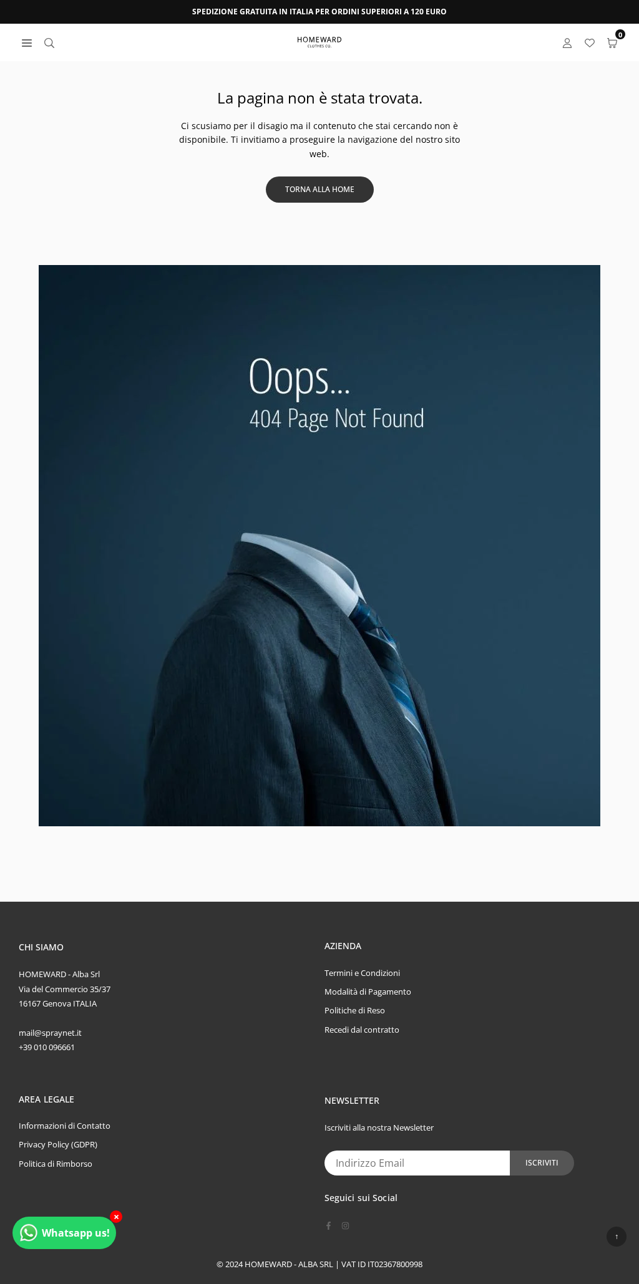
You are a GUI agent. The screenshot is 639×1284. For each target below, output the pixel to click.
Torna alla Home (319, 189)
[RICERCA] (49, 42)
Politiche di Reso (354, 1010)
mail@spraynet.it (50, 1032)
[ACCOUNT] (567, 42)
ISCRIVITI (542, 1162)
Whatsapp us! (76, 1233)
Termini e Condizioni (362, 972)
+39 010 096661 (47, 1047)
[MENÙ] (27, 42)
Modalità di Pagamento (367, 991)
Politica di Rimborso (55, 1163)
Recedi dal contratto (361, 1029)
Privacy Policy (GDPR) (58, 1144)
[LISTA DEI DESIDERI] (589, 42)
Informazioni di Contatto (64, 1125)
